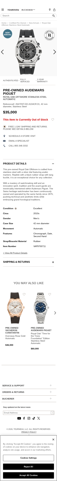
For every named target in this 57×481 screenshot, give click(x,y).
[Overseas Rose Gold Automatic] (15, 319)
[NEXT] (54, 52)
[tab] (28, 162)
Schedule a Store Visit (22, 136)
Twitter (39, 418)
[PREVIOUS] (2, 52)
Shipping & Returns (16, 262)
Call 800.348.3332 (18, 145)
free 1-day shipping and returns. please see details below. (25, 127)
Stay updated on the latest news (17, 407)
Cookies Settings (28, 458)
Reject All (28, 467)
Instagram (29, 418)
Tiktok (34, 418)
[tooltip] (15, 208)
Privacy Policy (28, 432)
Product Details (14, 163)
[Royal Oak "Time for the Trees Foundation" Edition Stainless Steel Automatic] (41, 321)
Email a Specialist (19, 141)
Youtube (19, 418)
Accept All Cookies (28, 475)
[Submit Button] (52, 412)
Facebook (24, 418)
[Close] (53, 439)
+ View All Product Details (15, 253)
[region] (28, 458)
